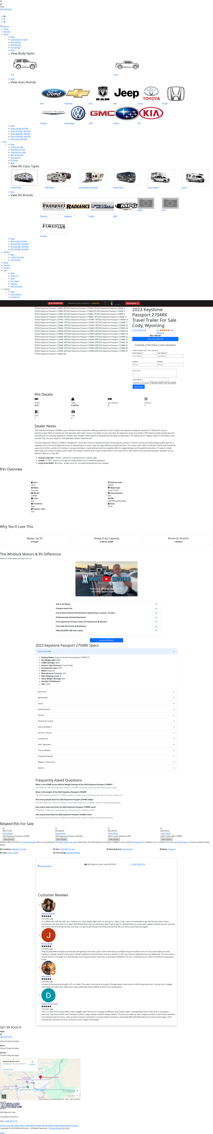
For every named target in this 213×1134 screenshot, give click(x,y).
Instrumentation (45, 727)
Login (2, 1132)
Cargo (40, 703)
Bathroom (42, 691)
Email (136, 361)
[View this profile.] (48, 905)
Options (41, 768)
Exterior (41, 715)
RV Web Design (55, 1128)
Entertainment (44, 709)
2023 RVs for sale (67, 849)
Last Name (162, 353)
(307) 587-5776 (6, 9)
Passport (171, 849)
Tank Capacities (44, 744)
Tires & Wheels (44, 750)
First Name (138, 353)
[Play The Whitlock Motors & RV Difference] (106, 579)
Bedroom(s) (43, 697)
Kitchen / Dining (44, 733)
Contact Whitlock (106, 640)
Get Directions (45, 866)
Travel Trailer (13, 853)
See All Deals (132, 303)
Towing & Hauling (45, 756)
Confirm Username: (141, 383)
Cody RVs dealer (29, 842)
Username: (137, 379)
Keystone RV (127, 849)
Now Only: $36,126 (155, 339)
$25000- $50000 (73, 853)
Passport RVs (138, 842)
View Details (8, 833)
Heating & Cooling (45, 721)
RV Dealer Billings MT (42, 1125)
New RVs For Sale (19, 849)
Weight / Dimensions (46, 762)
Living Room (43, 738)
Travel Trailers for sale (67, 842)
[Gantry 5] (4, 26)
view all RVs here (180, 842)
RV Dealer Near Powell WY (22, 1125)
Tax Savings (73, 1125)
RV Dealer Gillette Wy (60, 1125)
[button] (106, 579)
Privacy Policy (5, 1125)
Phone (160, 361)
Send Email (138, 386)
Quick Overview (44, 651)
